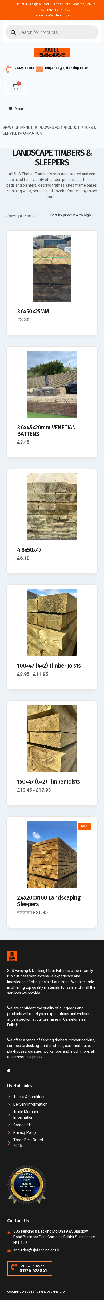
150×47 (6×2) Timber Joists (48, 781)
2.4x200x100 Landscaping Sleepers (48, 901)
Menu (19, 109)
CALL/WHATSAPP (31, 1266)
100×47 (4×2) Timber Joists (49, 665)
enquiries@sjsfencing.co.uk (67, 68)
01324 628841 (25, 68)
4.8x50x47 (29, 549)
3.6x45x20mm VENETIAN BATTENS (46, 430)
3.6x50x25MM (33, 311)
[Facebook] (8, 1070)
